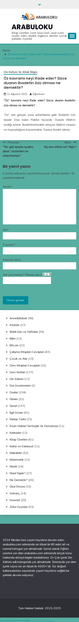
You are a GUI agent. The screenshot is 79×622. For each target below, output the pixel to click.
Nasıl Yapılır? (18, 473)
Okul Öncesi (17, 486)
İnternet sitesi (12, 259)
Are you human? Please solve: (23, 274)
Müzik (13, 466)
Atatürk (14, 325)
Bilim (13, 338)
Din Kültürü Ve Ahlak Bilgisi (20, 72)
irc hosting (15, 620)
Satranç (15, 493)
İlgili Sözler (16, 412)
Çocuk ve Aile (18, 358)
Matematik (17, 459)
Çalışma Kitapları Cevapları (27, 352)
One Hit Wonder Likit (24, 620)
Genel (13, 406)
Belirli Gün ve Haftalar (24, 332)
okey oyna (3, 620)
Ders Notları (17, 372)
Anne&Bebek (18, 318)
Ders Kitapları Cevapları (25, 365)
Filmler (14, 399)
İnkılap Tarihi (18, 419)
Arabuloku (32, 27)
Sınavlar (15, 500)
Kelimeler (15, 432)
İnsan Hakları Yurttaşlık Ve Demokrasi (34, 426)
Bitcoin (14, 345)
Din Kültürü (17, 379)
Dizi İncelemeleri (20, 385)
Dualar (14, 392)
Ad (6, 229)
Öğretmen (39, 94)
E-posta (9, 244)
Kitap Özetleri (18, 439)
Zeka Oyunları (19, 507)
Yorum (8, 186)
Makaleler (16, 453)
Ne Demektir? (19, 480)
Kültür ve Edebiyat (21, 446)
